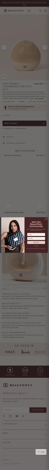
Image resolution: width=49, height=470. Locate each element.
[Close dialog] (46, 219)
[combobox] (35, 238)
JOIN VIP (36, 242)
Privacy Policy (43, 248)
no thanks (36, 246)
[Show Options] (44, 238)
